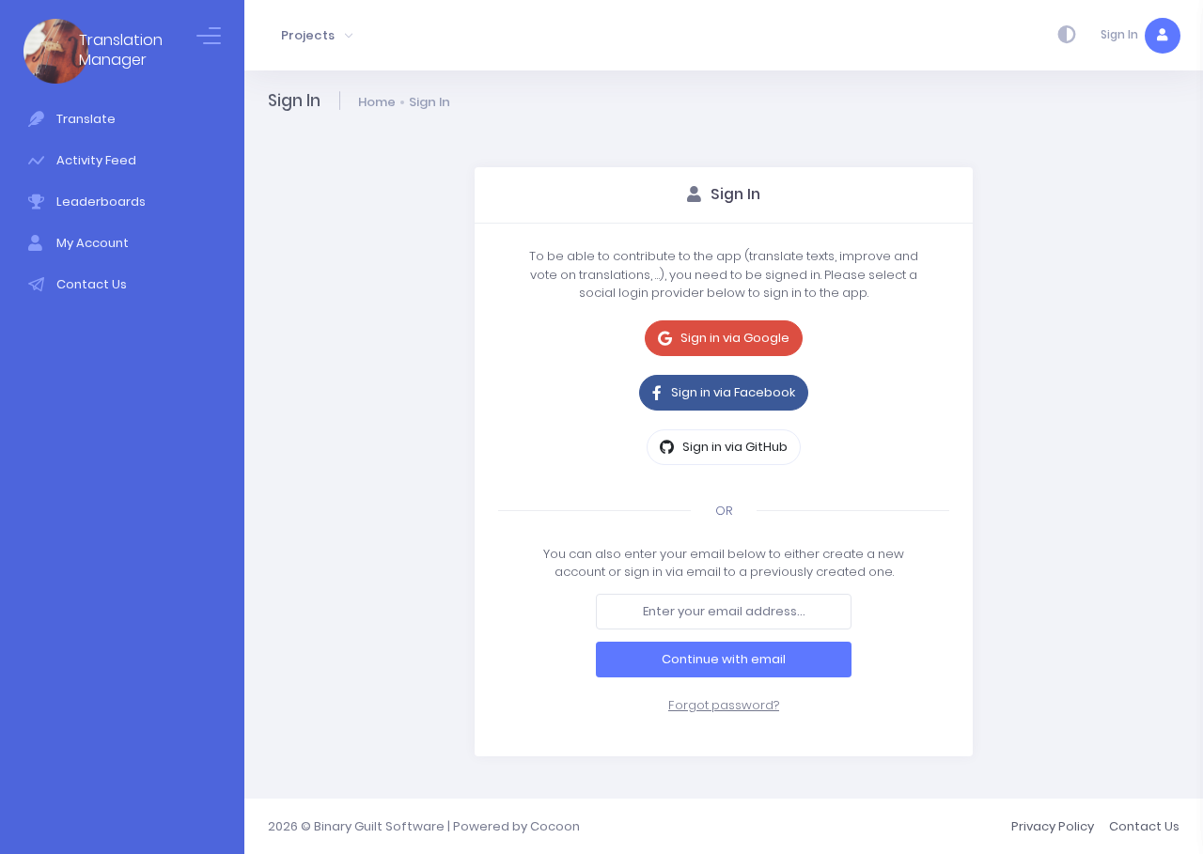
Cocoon (555, 826)
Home (377, 102)
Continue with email (724, 659)
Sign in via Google (733, 338)
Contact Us (1144, 826)
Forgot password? (723, 705)
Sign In (429, 102)
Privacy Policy (1052, 826)
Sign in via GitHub (734, 447)
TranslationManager (121, 50)
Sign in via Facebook (731, 392)
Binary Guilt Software (379, 826)
